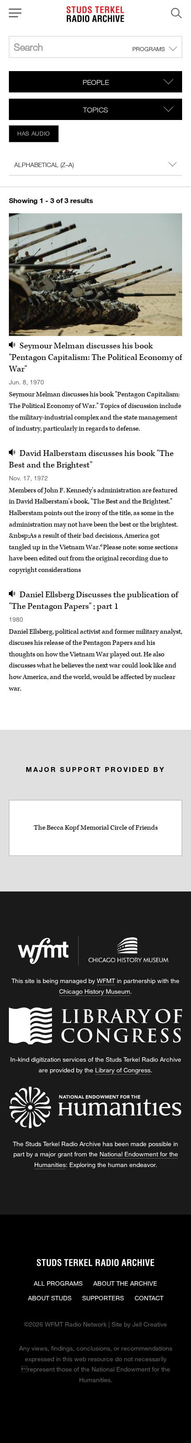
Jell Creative (149, 1324)
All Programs (58, 1283)
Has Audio (33, 133)
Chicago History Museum (94, 991)
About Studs (50, 1298)
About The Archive (125, 1283)
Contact (149, 1298)
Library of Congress (123, 1070)
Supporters (103, 1298)
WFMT (106, 980)
